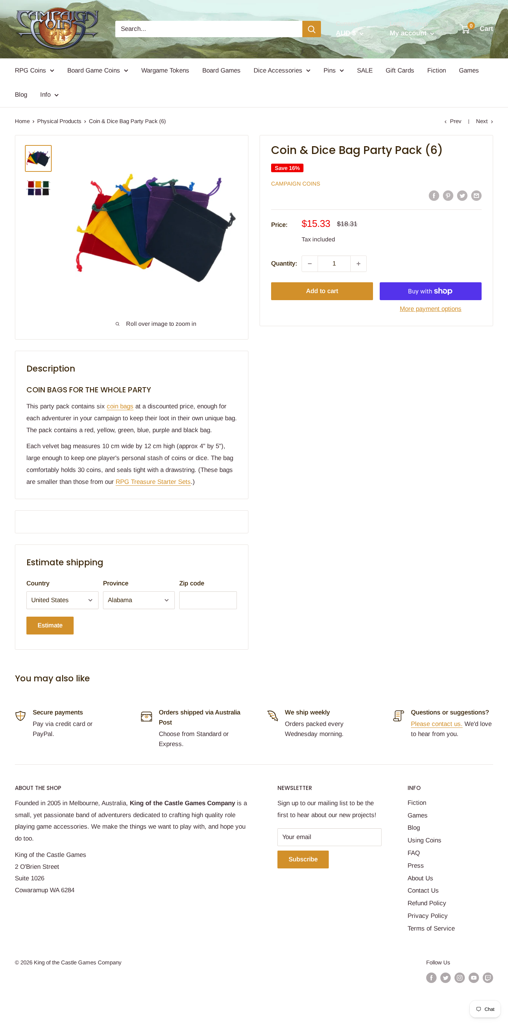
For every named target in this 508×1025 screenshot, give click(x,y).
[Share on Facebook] (434, 195)
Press (416, 865)
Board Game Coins (93, 70)
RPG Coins (30, 70)
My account (409, 33)
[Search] (311, 29)
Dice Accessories (278, 70)
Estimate (50, 625)
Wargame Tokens (165, 70)
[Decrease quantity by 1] (310, 263)
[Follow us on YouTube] (474, 977)
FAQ (414, 853)
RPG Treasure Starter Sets (153, 481)
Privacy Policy (428, 915)
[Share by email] (476, 195)
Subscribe (303, 859)
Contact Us (423, 890)
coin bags (120, 406)
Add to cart (322, 291)
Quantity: (284, 263)
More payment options (431, 308)
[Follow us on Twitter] (445, 977)
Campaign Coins (295, 183)
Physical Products (59, 121)
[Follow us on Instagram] (459, 977)
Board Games (221, 70)
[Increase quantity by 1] (358, 263)
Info (45, 94)
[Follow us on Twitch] (488, 977)
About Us (420, 878)
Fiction (436, 70)
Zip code (191, 583)
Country (37, 583)
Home (22, 121)
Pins (330, 70)
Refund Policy (427, 903)
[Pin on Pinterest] (448, 195)
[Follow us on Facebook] (431, 977)
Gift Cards (400, 70)
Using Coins (424, 840)
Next (482, 121)
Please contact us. (437, 723)
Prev (456, 121)
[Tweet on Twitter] (462, 195)
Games (469, 70)
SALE (365, 70)
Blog (21, 94)
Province (115, 583)
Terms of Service (431, 928)
